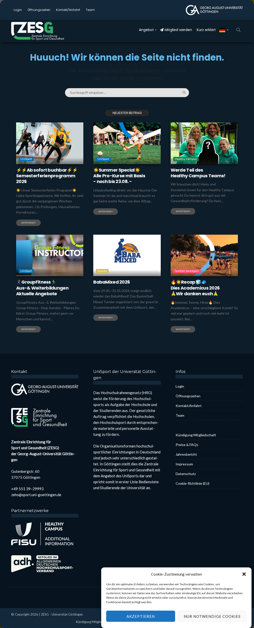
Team (90, 10)
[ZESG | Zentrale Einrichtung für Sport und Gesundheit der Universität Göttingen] (43, 31)
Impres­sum (184, 464)
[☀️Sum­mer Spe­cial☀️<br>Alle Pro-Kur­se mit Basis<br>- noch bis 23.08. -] (126, 143)
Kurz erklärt (206, 29)
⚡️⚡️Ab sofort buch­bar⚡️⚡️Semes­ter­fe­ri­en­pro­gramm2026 (46, 176)
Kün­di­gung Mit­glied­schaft (196, 435)
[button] (244, 574)
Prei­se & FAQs (187, 445)
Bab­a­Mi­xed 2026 (111, 282)
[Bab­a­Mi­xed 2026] (126, 255)
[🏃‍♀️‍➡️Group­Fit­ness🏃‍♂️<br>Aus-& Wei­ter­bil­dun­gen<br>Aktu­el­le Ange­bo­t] (49, 255)
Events (102, 271)
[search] (238, 30)
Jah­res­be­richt (186, 454)
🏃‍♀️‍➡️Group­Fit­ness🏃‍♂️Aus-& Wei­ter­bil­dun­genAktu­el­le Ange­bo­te (42, 288)
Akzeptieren (141, 616)
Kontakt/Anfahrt (68, 10)
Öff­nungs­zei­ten (39, 10)
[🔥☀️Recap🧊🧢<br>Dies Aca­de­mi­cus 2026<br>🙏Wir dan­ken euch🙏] (204, 255)
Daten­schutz (186, 474)
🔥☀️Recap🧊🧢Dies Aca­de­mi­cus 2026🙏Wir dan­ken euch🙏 (195, 288)
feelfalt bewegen (187, 271)
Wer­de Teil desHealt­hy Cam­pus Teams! (198, 173)
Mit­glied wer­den (178, 29)
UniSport (26, 159)
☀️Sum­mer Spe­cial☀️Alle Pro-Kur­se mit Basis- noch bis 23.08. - (119, 176)
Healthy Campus (186, 159)
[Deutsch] (224, 30)
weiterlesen (28, 222)
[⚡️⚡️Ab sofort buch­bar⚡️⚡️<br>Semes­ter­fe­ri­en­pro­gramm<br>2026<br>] (49, 143)
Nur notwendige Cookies (212, 616)
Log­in (18, 10)
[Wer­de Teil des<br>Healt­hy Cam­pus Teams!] (204, 143)
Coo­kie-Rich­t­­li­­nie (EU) (192, 483)
